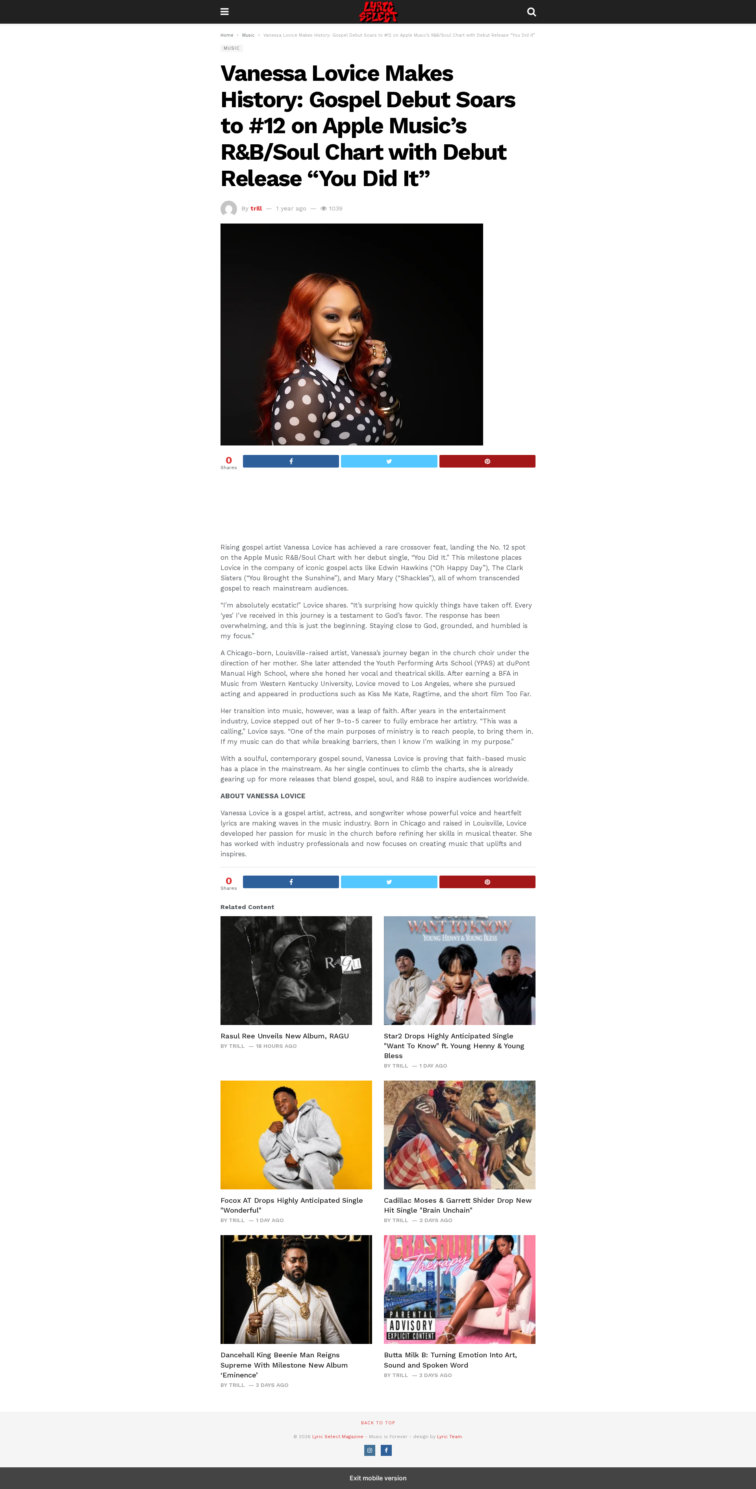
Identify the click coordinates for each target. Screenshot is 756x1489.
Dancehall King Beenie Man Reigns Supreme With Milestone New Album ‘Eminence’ (284, 1365)
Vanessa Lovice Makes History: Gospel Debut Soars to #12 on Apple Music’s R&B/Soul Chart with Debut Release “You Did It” (367, 126)
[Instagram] (369, 1450)
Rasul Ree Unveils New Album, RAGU (284, 1036)
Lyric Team (449, 1436)
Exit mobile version (378, 1478)
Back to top (378, 1423)
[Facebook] (386, 1450)
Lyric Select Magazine (337, 1436)
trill (256, 208)
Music (232, 48)
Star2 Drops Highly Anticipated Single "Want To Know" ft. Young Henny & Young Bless (454, 1046)
